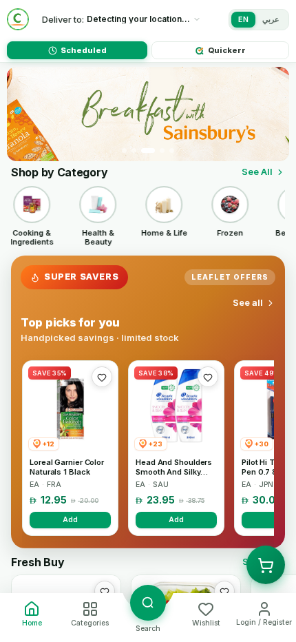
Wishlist (206, 623)
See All (257, 171)
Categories (90, 623)
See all (248, 302)
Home (32, 623)
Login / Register (264, 622)
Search (148, 628)
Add (70, 519)
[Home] (18, 19)
